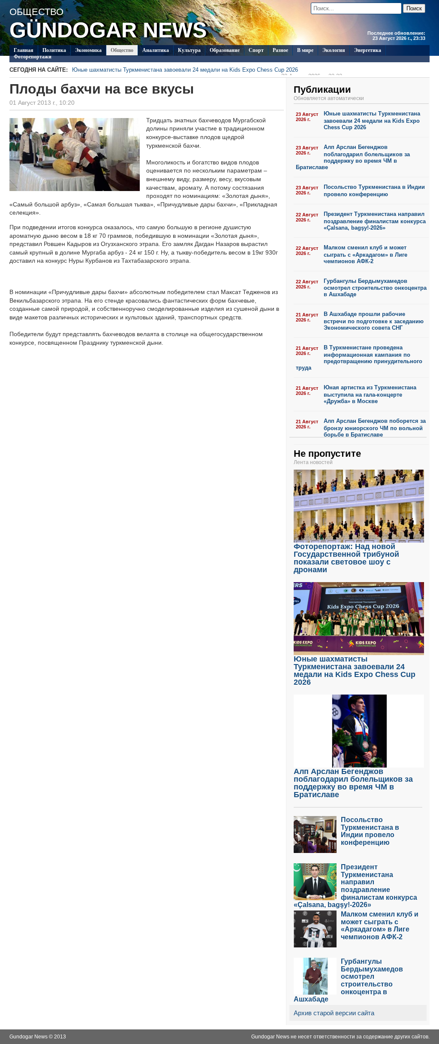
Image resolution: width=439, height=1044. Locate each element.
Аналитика (155, 50)
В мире (305, 50)
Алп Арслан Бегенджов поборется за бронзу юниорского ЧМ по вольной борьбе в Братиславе (375, 428)
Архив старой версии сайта (334, 1013)
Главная (23, 50)
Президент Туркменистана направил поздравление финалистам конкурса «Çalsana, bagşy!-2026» (375, 221)
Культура (189, 50)
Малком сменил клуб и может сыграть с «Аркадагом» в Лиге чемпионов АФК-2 (365, 254)
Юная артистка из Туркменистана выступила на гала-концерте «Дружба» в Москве (370, 394)
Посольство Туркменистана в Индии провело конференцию (374, 190)
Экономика (88, 50)
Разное (280, 50)
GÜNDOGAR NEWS (108, 30)
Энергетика (367, 50)
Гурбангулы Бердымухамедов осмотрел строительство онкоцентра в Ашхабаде (375, 288)
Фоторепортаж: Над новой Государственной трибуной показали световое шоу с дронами (346, 558)
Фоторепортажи (32, 57)
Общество (122, 50)
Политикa (54, 50)
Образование (225, 50)
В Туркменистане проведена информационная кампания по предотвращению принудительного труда (359, 357)
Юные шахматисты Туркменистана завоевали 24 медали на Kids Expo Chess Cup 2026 (207, 71)
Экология (333, 50)
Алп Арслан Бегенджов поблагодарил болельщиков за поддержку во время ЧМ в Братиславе (353, 157)
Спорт (256, 50)
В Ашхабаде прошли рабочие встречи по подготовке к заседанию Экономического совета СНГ (374, 321)
